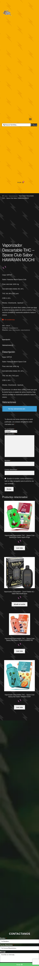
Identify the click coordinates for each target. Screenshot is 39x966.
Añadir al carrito (19, 604)
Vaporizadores (13, 196)
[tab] (19, 339)
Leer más (19, 548)
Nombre (8, 460)
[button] (30, 119)
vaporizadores (25, 330)
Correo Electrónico (6, 945)
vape (10, 330)
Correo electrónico (11, 469)
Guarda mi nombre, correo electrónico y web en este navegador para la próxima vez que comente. (19, 481)
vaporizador (16, 330)
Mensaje (2, 952)
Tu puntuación (10, 429)
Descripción (6, 339)
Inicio (5, 196)
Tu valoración (10, 434)
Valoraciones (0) (7, 345)
